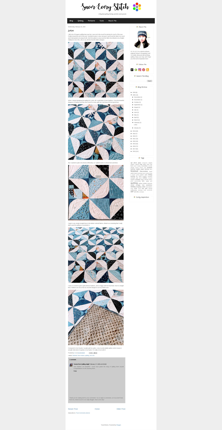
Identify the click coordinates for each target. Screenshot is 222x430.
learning (133, 176)
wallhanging (134, 190)
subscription (149, 186)
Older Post (121, 409)
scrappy (138, 185)
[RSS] (148, 71)
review (145, 183)
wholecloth (149, 190)
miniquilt (150, 178)
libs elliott (139, 176)
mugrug (133, 179)
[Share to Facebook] (95, 353)
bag (141, 164)
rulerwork (149, 183)
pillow (132, 181)
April (135, 117)
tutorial (150, 188)
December (137, 97)
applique (137, 164)
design (132, 167)
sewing (133, 187)
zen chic (92, 355)
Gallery (80, 21)
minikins (145, 178)
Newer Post (73, 409)
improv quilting (145, 173)
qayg (147, 181)
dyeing (136, 167)
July (135, 110)
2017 (134, 149)
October (136, 102)
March (136, 120)
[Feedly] (136, 71)
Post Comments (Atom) (83, 413)
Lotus (135, 124)
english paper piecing (142, 169)
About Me (112, 21)
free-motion (81, 355)
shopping (138, 186)
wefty (145, 190)
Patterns (91, 21)
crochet (150, 166)
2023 (134, 133)
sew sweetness (147, 185)
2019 (134, 143)
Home (97, 409)
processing (137, 181)
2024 (134, 131)
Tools (102, 21)
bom (132, 166)
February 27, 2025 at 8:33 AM (98, 364)
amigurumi (144, 162)
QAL (143, 181)
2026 (134, 92)
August (136, 107)
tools (135, 188)
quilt (151, 181)
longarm (144, 176)
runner (132, 185)
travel (139, 188)
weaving (140, 190)
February (137, 122)
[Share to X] (93, 353)
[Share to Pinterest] (96, 353)
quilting (87, 355)
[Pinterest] (144, 71)
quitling (140, 183)
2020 (134, 141)
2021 (134, 138)
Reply (75, 371)
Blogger (118, 425)
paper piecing (144, 179)
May (135, 115)
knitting (150, 174)
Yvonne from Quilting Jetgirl (81, 364)
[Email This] (90, 353)
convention (144, 166)
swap (132, 188)
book (135, 166)
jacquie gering (135, 174)
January (136, 128)
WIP (132, 192)
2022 (134, 136)
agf (131, 162)
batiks (144, 164)
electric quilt (143, 167)
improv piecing (138, 173)
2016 (134, 151)
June (135, 112)
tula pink (144, 188)
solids (143, 186)
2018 (134, 146)
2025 (134, 95)
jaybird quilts (143, 174)
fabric (151, 169)
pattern (150, 179)
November (137, 99)
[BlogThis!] (91, 353)
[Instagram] (140, 71)
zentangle (141, 192)
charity (139, 166)
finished (75, 355)
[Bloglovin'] (132, 71)
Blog (71, 21)
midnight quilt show (136, 178)
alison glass (137, 162)
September (137, 104)
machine (150, 176)
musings (137, 179)
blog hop (149, 164)
